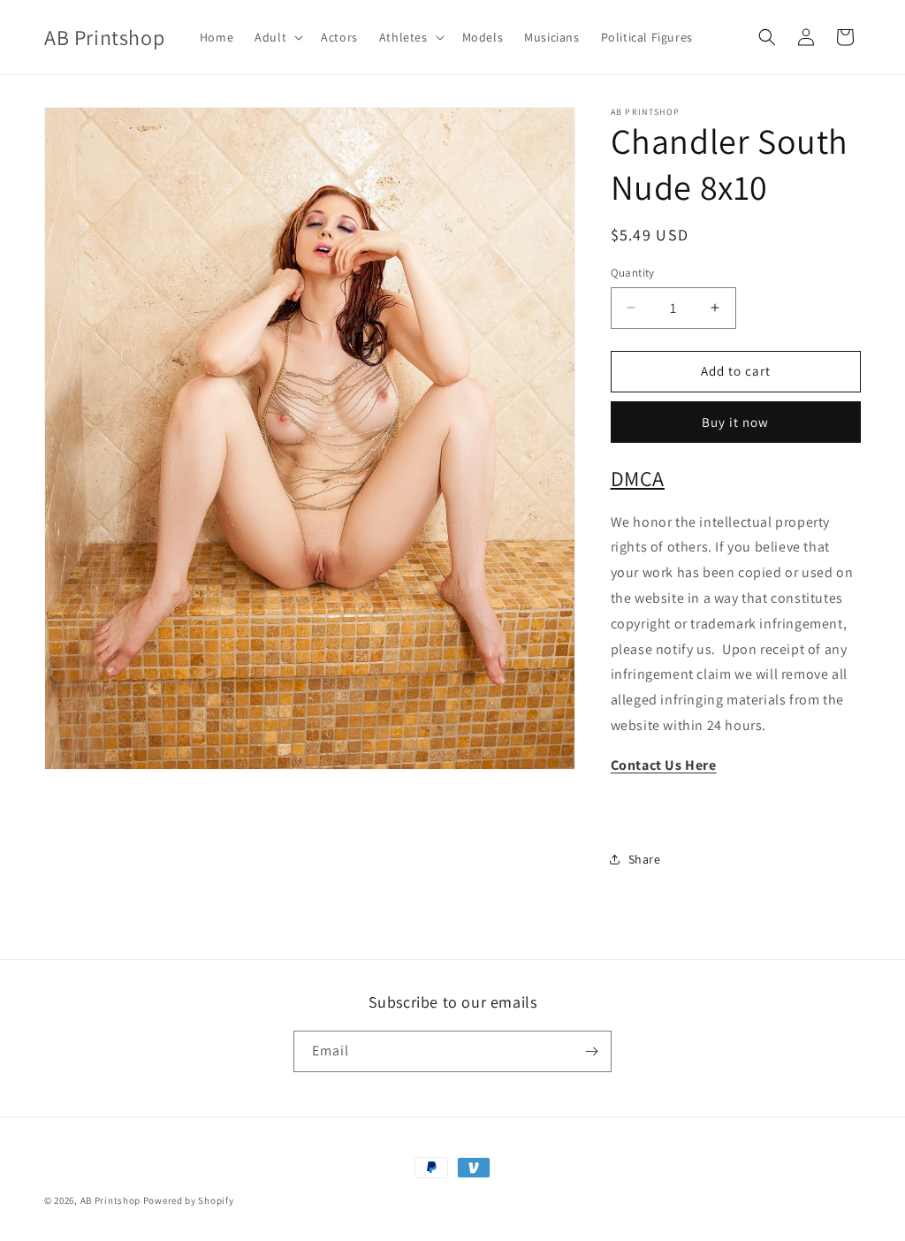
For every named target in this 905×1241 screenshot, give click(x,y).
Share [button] (644, 859)
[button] (277, 37)
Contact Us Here (664, 765)
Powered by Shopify (188, 1200)
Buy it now (735, 422)
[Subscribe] (591, 1051)
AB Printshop (110, 1200)
